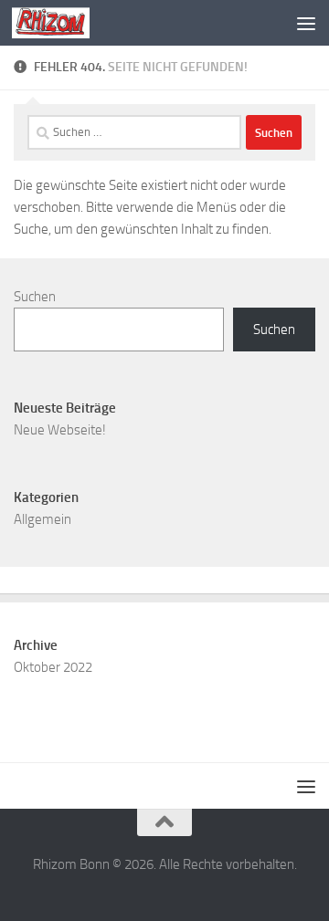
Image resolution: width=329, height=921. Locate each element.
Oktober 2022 (53, 667)
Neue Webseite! (60, 430)
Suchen (35, 296)
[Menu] (306, 23)
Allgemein (42, 519)
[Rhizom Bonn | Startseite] (63, 22)
